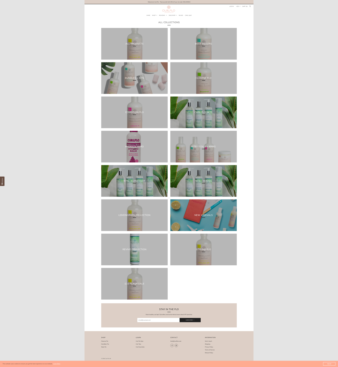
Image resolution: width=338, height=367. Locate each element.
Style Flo (103, 347)
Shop (154, 15)
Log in (231, 6)
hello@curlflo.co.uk (175, 341)
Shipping (207, 344)
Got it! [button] (329, 364)
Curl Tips (138, 344)
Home (148, 15)
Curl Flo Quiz (139, 341)
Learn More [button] (56, 364)
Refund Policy (209, 353)
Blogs (181, 15)
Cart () (245, 6)
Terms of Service (210, 350)
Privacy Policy (209, 347)
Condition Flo (105, 344)
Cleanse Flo (104, 341)
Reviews (162, 15)
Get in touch (208, 341)
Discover (172, 15)
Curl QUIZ (188, 15)
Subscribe (189, 320)
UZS (237, 6)
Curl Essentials (140, 347)
